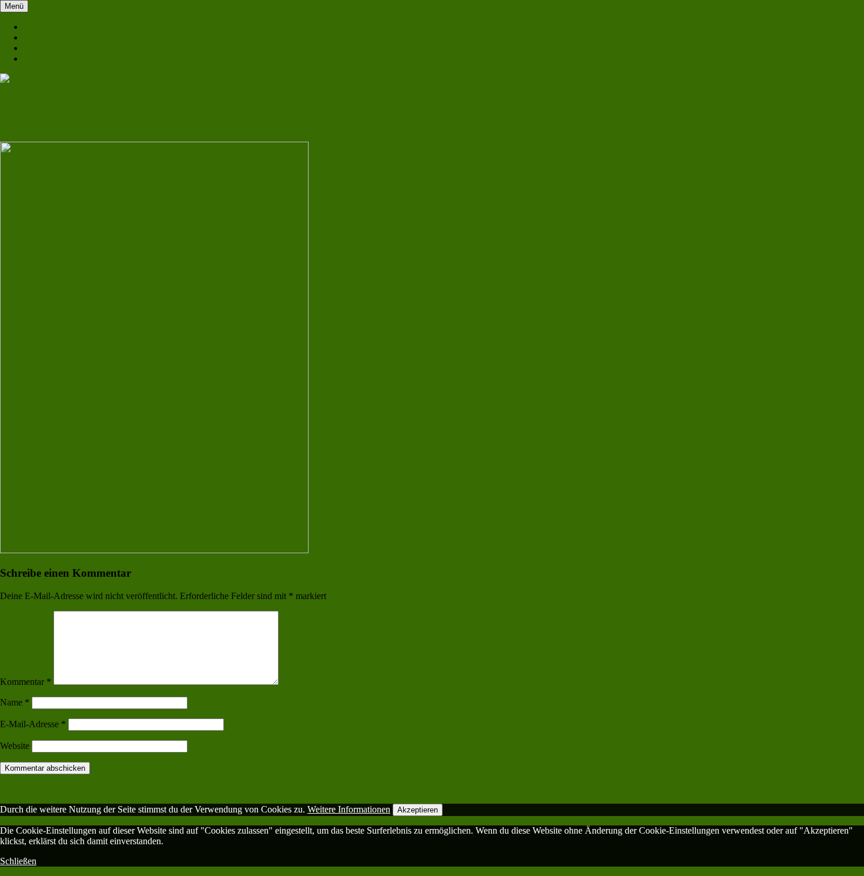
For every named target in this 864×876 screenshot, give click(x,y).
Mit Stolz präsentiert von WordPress (66, 789)
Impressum (44, 58)
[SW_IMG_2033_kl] (154, 550)
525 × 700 (133, 126)
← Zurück (19, 136)
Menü (14, 6)
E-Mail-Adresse (33, 724)
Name (14, 702)
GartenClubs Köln (58, 37)
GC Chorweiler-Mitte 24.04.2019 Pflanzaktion (250, 126)
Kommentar (25, 682)
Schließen (18, 861)
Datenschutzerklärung (64, 48)
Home (35, 27)
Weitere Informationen (348, 809)
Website (14, 746)
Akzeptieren (417, 809)
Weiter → (59, 136)
